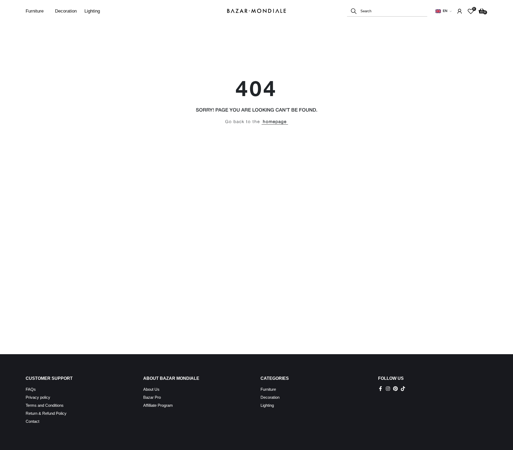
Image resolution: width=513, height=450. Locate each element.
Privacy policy (38, 397)
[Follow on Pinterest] (395, 388)
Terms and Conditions (45, 405)
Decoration (66, 11)
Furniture (35, 11)
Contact (32, 421)
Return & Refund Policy (46, 413)
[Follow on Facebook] (380, 388)
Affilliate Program (158, 405)
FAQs (31, 389)
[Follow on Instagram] (388, 388)
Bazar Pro (152, 397)
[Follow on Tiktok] (403, 388)
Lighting (92, 11)
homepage (275, 122)
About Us (151, 389)
